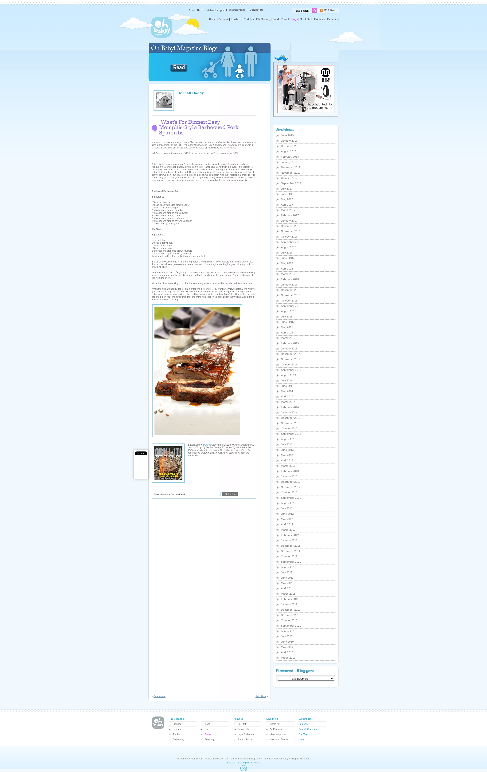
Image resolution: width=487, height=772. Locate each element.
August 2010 (288, 630)
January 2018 (289, 161)
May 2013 (287, 455)
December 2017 (290, 167)
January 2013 (289, 476)
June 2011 (287, 577)
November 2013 (290, 423)
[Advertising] (215, 10)
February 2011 (290, 599)
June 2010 (287, 641)
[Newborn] (236, 19)
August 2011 (288, 567)
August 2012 (288, 503)
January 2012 (289, 540)
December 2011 (290, 545)
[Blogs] (294, 19)
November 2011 (290, 551)
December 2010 (290, 609)
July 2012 (287, 508)
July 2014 (287, 380)
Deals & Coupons (307, 729)
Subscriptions (305, 719)
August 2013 (288, 439)
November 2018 (290, 146)
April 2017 (287, 204)
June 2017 (287, 193)
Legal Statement (245, 734)
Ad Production (277, 729)
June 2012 (287, 513)
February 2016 (290, 279)
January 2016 (289, 284)
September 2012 (291, 497)
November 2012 (290, 487)
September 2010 (291, 625)
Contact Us (243, 729)
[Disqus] (210, 550)
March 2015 (288, 337)
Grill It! (207, 444)
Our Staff (241, 724)
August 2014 (288, 375)
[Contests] (319, 19)
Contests (303, 724)
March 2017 (288, 209)
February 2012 (290, 535)
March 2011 (288, 593)
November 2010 (290, 614)
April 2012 (287, 524)
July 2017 (287, 188)
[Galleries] (333, 19)
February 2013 (290, 471)
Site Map (303, 734)
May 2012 (287, 519)
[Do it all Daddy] (190, 93)
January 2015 (289, 348)
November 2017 (290, 172)
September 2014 (291, 369)
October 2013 (289, 428)
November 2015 (290, 295)
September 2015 (291, 305)
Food (207, 724)
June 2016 (287, 257)
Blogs (208, 734)
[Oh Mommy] (263, 19)
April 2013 (287, 460)
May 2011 (287, 583)
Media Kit (274, 724)
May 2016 (287, 263)
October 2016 (289, 236)
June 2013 (287, 449)
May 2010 (287, 646)
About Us (238, 719)
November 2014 (290, 359)
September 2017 (291, 183)
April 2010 (287, 652)
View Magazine (278, 734)
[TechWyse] (243, 770)
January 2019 (289, 140)
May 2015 (287, 327)
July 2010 (287, 636)
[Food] (276, 19)
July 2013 (287, 444)
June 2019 (287, 135)
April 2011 (287, 588)
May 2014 (287, 391)
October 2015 (289, 300)
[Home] (212, 19)
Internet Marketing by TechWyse (243, 762)
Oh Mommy (179, 739)
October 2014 (289, 364)
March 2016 (288, 273)
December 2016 (290, 225)
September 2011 (291, 561)
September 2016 (291, 241)
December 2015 (290, 289)
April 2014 (287, 396)
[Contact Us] (257, 9)
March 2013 (288, 465)
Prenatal (177, 724)
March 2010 (288, 657)
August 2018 (288, 151)
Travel (208, 729)
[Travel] (285, 19)
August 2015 (288, 311)
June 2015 (287, 321)
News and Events (279, 739)
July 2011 (286, 572)
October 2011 (289, 556)
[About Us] (195, 10)
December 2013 (290, 417)
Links (301, 739)
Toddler (177, 734)
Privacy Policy (244, 739)
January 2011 (289, 604)
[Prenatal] (223, 19)
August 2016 (288, 247)
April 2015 (287, 332)
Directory (209, 739)
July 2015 (287, 316)
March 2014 (288, 401)
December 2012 (290, 481)
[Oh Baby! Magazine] (161, 37)
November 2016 (290, 231)
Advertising (272, 719)
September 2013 (291, 433)
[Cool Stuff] (306, 19)
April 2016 (287, 268)
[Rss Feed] (330, 10)
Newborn (177, 729)
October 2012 (289, 492)
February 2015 (290, 343)
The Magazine (176, 719)
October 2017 (289, 177)
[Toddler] (249, 19)
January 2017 (289, 220)
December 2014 (290, 353)
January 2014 (289, 412)
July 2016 (287, 252)
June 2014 (287, 385)
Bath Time (260, 696)
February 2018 (290, 156)
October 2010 (289, 620)
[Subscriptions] (237, 9)
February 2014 (290, 407)
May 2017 (287, 199)
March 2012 (288, 529)
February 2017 (290, 215)
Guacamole (160, 696)
